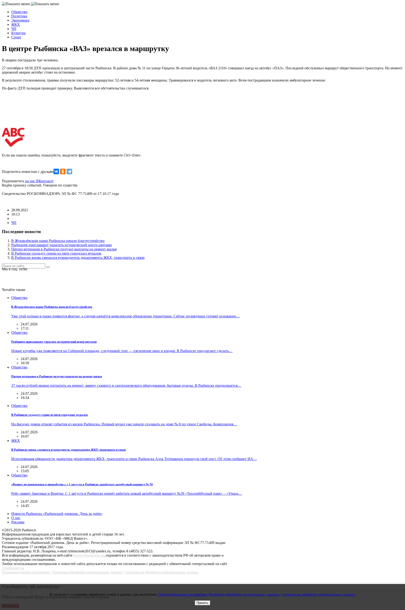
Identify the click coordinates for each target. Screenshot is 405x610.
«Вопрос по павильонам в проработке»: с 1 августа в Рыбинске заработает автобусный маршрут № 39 (82, 484)
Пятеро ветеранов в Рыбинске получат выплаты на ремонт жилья (63, 249)
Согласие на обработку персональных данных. (161, 572)
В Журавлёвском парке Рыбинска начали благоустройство (58, 241)
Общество (19, 12)
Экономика (20, 20)
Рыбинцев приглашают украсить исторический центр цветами (61, 245)
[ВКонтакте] (56, 171)
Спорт (16, 37)
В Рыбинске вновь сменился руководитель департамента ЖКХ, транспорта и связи (78, 258)
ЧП (13, 29)
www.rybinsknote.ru (88, 555)
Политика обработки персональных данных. (88, 572)
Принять (202, 603)
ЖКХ (15, 24)
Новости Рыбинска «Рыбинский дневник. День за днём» (56, 514)
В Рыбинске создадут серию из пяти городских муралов (56, 253)
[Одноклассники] (63, 171)
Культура (18, 33)
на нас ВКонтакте (39, 181)
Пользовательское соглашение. (26, 572)
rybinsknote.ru (12, 568)
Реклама (17, 522)
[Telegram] (69, 171)
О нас (15, 518)
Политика (19, 16)
